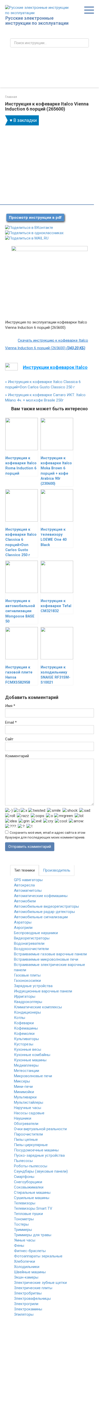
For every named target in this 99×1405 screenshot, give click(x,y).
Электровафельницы (32, 1298)
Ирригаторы (24, 996)
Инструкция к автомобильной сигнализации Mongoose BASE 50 (20, 611)
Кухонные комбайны (32, 1054)
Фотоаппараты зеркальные (38, 1256)
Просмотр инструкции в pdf (35, 217)
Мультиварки (25, 1097)
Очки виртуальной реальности (40, 1129)
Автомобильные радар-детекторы (44, 911)
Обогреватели (26, 1123)
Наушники (22, 1118)
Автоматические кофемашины (41, 896)
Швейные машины (30, 1272)
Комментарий (17, 756)
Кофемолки (24, 1033)
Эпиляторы (24, 1314)
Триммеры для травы (32, 1235)
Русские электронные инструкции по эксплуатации (37, 20)
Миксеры (22, 1081)
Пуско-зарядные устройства (39, 1155)
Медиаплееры (26, 1065)
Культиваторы (26, 1039)
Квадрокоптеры (28, 1001)
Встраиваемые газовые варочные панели (50, 954)
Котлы (19, 1017)
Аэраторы (22, 922)
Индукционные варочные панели (43, 991)
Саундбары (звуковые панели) (41, 1171)
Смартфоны (24, 1176)
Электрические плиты (33, 1288)
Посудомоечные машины (36, 1150)
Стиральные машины (32, 1192)
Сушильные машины (31, 1198)
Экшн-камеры (26, 1277)
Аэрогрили (23, 927)
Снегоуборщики (28, 1182)
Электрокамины (28, 1309)
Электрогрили (26, 1304)
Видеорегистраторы (32, 938)
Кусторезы (23, 1044)
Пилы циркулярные (31, 1145)
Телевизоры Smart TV (33, 1208)
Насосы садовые (29, 1113)
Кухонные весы (27, 1049)
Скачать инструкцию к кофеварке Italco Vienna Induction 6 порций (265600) (46, 344)
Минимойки (24, 1092)
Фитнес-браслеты (30, 1251)
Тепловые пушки (28, 1213)
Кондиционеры (27, 1012)
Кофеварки (24, 1023)
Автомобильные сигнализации (41, 917)
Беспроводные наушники (36, 933)
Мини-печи (23, 1086)
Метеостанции (26, 1070)
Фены (19, 1245)
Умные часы (24, 1240)
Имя (10, 706)
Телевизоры (24, 1203)
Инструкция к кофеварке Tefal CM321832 (56, 606)
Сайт (9, 739)
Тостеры (21, 1224)
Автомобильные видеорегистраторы (46, 906)
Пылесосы (23, 1160)
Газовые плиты (27, 975)
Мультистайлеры (28, 1102)
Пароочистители (28, 1134)
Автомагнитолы (28, 890)
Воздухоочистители (31, 949)
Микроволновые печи (33, 1076)
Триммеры (23, 1229)
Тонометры (24, 1219)
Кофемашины (26, 1028)
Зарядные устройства (33, 986)
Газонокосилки (27, 980)
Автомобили (25, 901)
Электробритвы (28, 1293)
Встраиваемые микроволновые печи (46, 959)
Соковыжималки (28, 1187)
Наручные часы (27, 1107)
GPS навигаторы (28, 880)
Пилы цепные (26, 1139)
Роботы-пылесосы (30, 1166)
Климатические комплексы (38, 1007)
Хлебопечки (24, 1261)
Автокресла (24, 885)
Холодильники (26, 1266)
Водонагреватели (29, 943)
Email (11, 722)
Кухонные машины (30, 1060)
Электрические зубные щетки (40, 1282)
